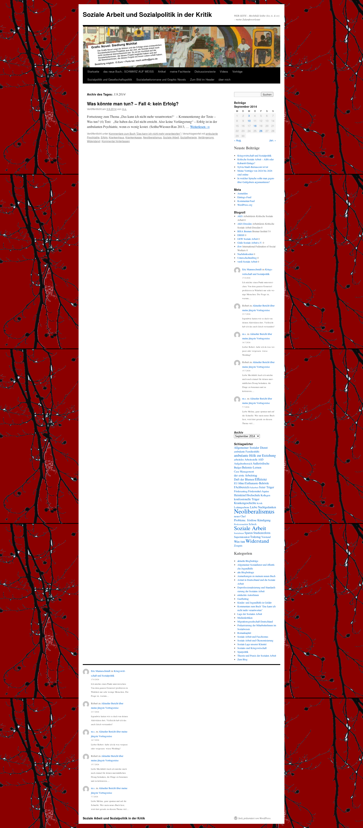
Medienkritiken (245, 617)
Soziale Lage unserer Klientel (251, 644)
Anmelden (242, 193)
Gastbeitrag (243, 598)
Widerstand (93, 141)
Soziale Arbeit (171, 137)
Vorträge (237, 71)
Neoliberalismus (152, 137)
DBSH (240, 235)
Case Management (244, 471)
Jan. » (272, 140)
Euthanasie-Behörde (257, 483)
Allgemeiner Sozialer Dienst (251, 448)
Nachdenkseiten (245, 254)
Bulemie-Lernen (251, 467)
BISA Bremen (244, 231)
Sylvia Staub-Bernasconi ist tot (252, 167)
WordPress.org (244, 204)
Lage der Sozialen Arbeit (249, 614)
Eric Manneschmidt (252, 269)
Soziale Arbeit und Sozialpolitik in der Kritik (147, 14)
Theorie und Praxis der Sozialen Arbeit (256, 655)
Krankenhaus (116, 137)
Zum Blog (242, 659)
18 (255, 125)
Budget (237, 467)
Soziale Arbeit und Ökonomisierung (255, 640)
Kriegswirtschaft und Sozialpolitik (254, 155)
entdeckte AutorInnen (248, 595)
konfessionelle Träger (246, 499)
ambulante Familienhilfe (246, 451)
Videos (224, 71)
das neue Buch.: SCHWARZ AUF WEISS (128, 71)
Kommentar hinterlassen (116, 141)
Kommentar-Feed (246, 201)
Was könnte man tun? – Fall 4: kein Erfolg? (133, 103)
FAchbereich (241, 487)
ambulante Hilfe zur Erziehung (255, 455)
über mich (224, 79)
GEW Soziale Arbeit (247, 238)
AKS (240, 216)
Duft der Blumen (244, 479)
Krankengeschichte (245, 503)
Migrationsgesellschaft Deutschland (255, 621)
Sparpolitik (242, 651)
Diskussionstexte (205, 71)
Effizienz (261, 479)
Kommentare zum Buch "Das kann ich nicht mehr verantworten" (145, 133)
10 (249, 120)
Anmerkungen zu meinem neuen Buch (256, 576)
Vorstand (266, 537)
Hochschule (253, 495)
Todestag (255, 537)
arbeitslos (239, 459)
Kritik (259, 503)
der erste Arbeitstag (245, 475)
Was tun (239, 541)
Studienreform (261, 533)
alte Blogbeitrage (245, 572)
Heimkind (240, 495)
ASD (260, 459)
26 (260, 131)
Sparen (249, 533)
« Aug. (237, 140)
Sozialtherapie (188, 137)
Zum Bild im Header (202, 79)
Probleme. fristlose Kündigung (252, 520)
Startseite (93, 71)
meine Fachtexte (180, 71)
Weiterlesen (200, 126)
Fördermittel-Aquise (258, 491)
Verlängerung (206, 137)
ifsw (239, 246)
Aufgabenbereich (243, 463)
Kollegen (265, 495)
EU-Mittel (239, 483)
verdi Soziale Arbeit (247, 261)
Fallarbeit (254, 487)
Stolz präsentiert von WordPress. (254, 818)
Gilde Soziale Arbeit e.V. (249, 242)
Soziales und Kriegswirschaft (252, 648)
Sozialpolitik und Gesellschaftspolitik (109, 79)
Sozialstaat (239, 533)
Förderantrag (240, 491)
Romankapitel (244, 632)
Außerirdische (261, 463)
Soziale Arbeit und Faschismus (252, 636)
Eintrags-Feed (244, 197)
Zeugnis (238, 545)
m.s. (124, 109)
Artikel (162, 71)
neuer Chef (240, 516)
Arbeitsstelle (251, 459)
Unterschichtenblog (247, 257)
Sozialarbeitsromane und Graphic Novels (161, 79)
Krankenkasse (133, 137)
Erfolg (104, 137)
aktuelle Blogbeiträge (247, 561)
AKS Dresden (244, 223)
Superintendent (242, 537)
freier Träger (266, 487)
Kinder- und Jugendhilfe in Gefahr (254, 602)
